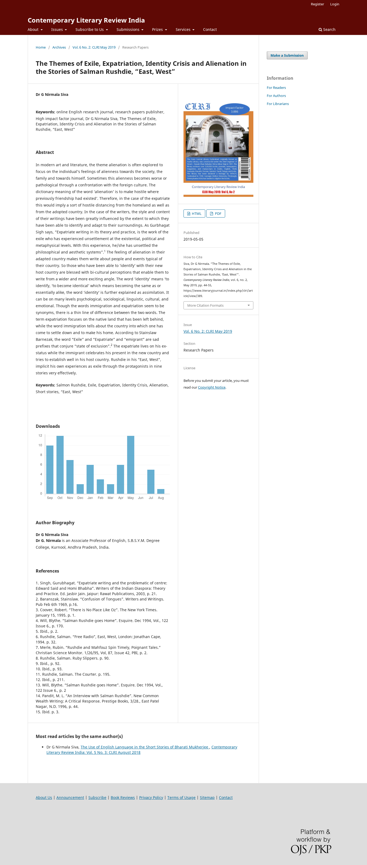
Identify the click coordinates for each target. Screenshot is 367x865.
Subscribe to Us (90, 29)
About (33, 29)
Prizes (158, 29)
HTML (196, 213)
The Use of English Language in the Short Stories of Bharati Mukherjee (145, 747)
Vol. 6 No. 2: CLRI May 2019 (94, 47)
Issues (57, 29)
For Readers (276, 87)
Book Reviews (123, 797)
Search (329, 29)
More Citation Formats (205, 305)
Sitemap (207, 797)
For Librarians (278, 103)
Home (41, 47)
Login (334, 4)
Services (184, 29)
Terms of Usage (181, 797)
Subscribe (97, 797)
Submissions (129, 29)
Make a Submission (287, 55)
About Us (44, 797)
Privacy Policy (151, 797)
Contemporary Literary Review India (86, 20)
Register (317, 4)
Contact (210, 29)
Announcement (70, 797)
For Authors (276, 95)
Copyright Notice (211, 387)
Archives (59, 47)
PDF (217, 213)
